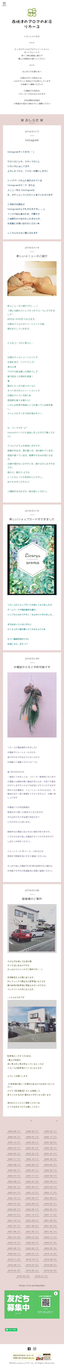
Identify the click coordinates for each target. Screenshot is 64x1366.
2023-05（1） (14, 1187)
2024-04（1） (14, 1170)
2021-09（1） (32, 1220)
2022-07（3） (14, 1203)
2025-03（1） (14, 1153)
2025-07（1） (14, 1148)
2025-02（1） (32, 1153)
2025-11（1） (50, 1137)
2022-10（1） (14, 1198)
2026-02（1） (14, 1137)
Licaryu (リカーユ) (25, 1363)
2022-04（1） (14, 1209)
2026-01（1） (32, 1137)
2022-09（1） (32, 1198)
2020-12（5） (32, 1237)
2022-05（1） (50, 1203)
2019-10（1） (32, 1259)
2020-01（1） (32, 1253)
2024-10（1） (32, 1159)
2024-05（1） (50, 1164)
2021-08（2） (50, 1220)
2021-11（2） (50, 1214)
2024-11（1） (14, 1159)
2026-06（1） (14, 1131)
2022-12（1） (32, 1192)
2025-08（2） (50, 1142)
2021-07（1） (14, 1226)
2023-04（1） (32, 1187)
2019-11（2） (14, 1259)
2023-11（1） (32, 1176)
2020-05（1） (32, 1248)
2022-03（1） (32, 1209)
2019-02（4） (23, 1276)
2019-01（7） (41, 1276)
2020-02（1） (14, 1253)
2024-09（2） (50, 1159)
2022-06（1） (32, 1203)
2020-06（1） (14, 1248)
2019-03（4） (50, 1270)
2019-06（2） (50, 1265)
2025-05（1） (32, 1148)
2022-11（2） (50, 1192)
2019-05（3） (14, 1270)
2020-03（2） (50, 1248)
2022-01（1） (14, 1214)
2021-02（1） (50, 1231)
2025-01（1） (50, 1153)
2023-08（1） (14, 1181)
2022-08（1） (50, 1198)
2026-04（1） (32, 1131)
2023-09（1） (50, 1176)
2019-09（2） (50, 1259)
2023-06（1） (50, 1181)
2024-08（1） (14, 1164)
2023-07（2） (32, 1181)
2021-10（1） (14, 1220)
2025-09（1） (32, 1142)
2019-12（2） (50, 1253)
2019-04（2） (32, 1270)
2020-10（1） (14, 1242)
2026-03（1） (50, 1131)
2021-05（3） (50, 1226)
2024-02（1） (50, 1170)
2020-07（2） (50, 1242)
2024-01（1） (14, 1176)
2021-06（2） (32, 1226)
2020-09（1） (32, 1242)
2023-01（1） (14, 1192)
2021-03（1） (32, 1231)
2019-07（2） (32, 1265)
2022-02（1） (50, 1209)
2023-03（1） (50, 1187)
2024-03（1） (32, 1170)
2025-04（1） (50, 1148)
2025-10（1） (14, 1142)
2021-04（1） (14, 1231)
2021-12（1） (32, 1214)
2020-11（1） (50, 1237)
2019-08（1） (14, 1265)
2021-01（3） (14, 1237)
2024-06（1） (32, 1164)
